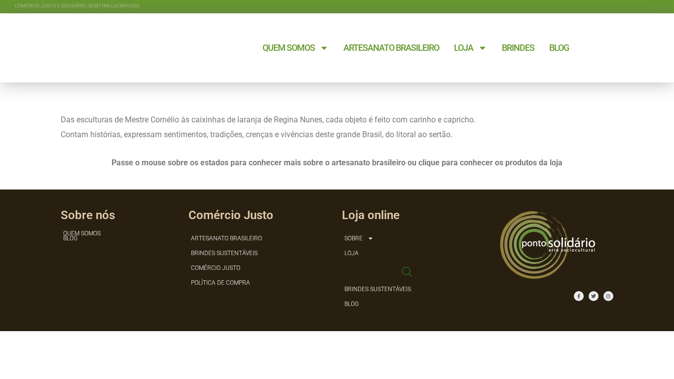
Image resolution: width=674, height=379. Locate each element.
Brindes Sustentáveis (224, 253)
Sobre (353, 238)
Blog (559, 47)
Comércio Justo (215, 268)
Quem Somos (288, 47)
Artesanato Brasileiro (391, 47)
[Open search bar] (407, 271)
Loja (463, 47)
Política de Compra (220, 282)
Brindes (518, 47)
